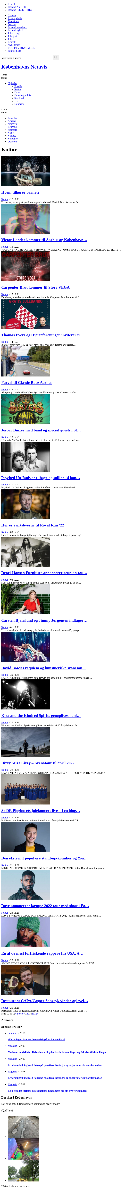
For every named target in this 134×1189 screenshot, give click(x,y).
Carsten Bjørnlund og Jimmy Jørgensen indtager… (44, 620)
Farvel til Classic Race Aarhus (26, 382)
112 (16, 101)
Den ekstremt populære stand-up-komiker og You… (44, 858)
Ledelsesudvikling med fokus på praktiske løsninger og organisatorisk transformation (55, 1065)
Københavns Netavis (24, 67)
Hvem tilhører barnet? (20, 192)
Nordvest (12, 123)
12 (35, 1013)
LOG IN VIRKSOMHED (21, 47)
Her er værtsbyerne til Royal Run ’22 (32, 525)
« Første (19, 1013)
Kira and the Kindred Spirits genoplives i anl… (41, 715)
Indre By (12, 118)
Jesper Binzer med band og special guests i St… (41, 430)
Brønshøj (12, 126)
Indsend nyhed (15, 30)
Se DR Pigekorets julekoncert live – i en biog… (40, 810)
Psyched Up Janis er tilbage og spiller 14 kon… (40, 478)
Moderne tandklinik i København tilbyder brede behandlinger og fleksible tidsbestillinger (57, 1052)
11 (33, 1013)
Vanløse (12, 135)
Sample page (14, 50)
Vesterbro (13, 138)
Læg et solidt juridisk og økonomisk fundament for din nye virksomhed (47, 1090)
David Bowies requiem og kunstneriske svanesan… (43, 668)
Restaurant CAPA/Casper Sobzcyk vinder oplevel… (44, 1001)
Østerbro (12, 141)
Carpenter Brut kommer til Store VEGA (35, 287)
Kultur (17, 89)
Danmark (19, 104)
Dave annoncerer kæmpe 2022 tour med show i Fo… (45, 906)
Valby (11, 132)
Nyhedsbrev (14, 45)
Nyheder (12, 83)
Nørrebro (12, 129)
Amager (12, 121)
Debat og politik (22, 95)
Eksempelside (15, 18)
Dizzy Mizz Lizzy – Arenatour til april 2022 (38, 763)
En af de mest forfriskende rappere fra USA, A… (42, 953)
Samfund (19, 98)
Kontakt (12, 4)
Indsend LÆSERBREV (20, 10)
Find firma (13, 21)
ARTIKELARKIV (11, 58)
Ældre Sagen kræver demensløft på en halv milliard (36, 1039)
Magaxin (12, 1045)
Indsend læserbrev (17, 27)
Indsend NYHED (17, 7)
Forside (12, 24)
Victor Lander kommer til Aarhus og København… (44, 240)
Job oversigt (14, 33)
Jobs (10, 39)
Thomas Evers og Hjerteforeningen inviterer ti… (42, 335)
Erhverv (18, 92)
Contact (12, 15)
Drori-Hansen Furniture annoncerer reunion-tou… (44, 573)
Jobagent (12, 36)
